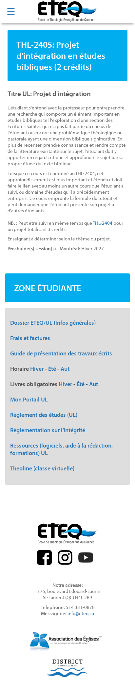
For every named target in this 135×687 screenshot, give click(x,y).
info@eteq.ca (81, 613)
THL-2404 (102, 223)
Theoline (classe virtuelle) (42, 468)
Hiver (37, 368)
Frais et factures (30, 338)
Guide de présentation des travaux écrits (61, 353)
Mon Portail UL (29, 399)
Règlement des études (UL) (43, 414)
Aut (65, 368)
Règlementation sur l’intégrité (47, 430)
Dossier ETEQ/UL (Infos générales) (53, 322)
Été (52, 368)
